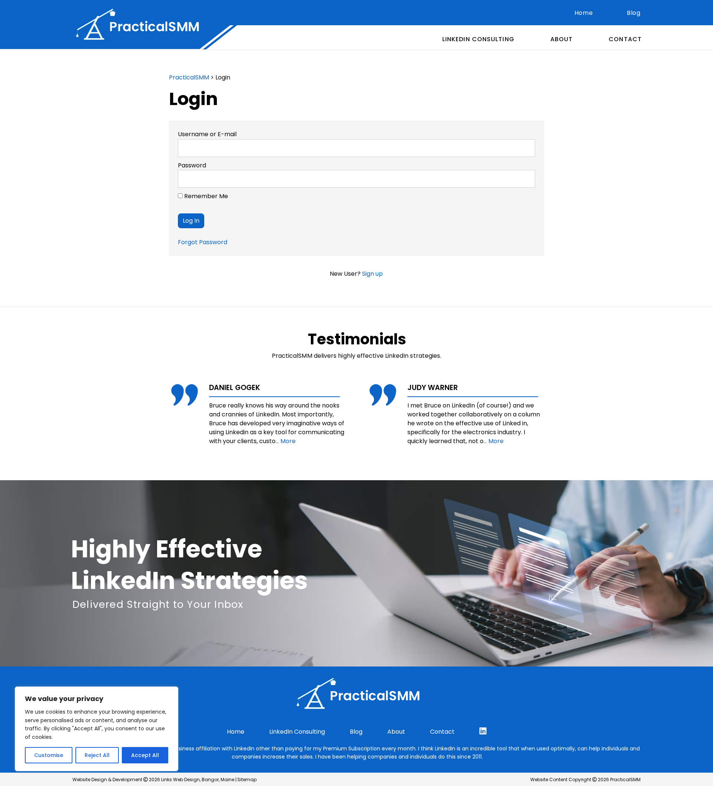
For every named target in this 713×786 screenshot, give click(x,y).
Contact (625, 39)
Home (583, 13)
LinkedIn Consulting (478, 39)
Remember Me (205, 196)
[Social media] (483, 731)
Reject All (97, 755)
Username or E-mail (207, 134)
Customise (48, 755)
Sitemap (247, 779)
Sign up (372, 273)
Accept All (145, 755)
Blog (634, 13)
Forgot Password (202, 242)
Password (192, 165)
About (561, 39)
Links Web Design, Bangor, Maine (198, 779)
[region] (96, 729)
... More (286, 441)
